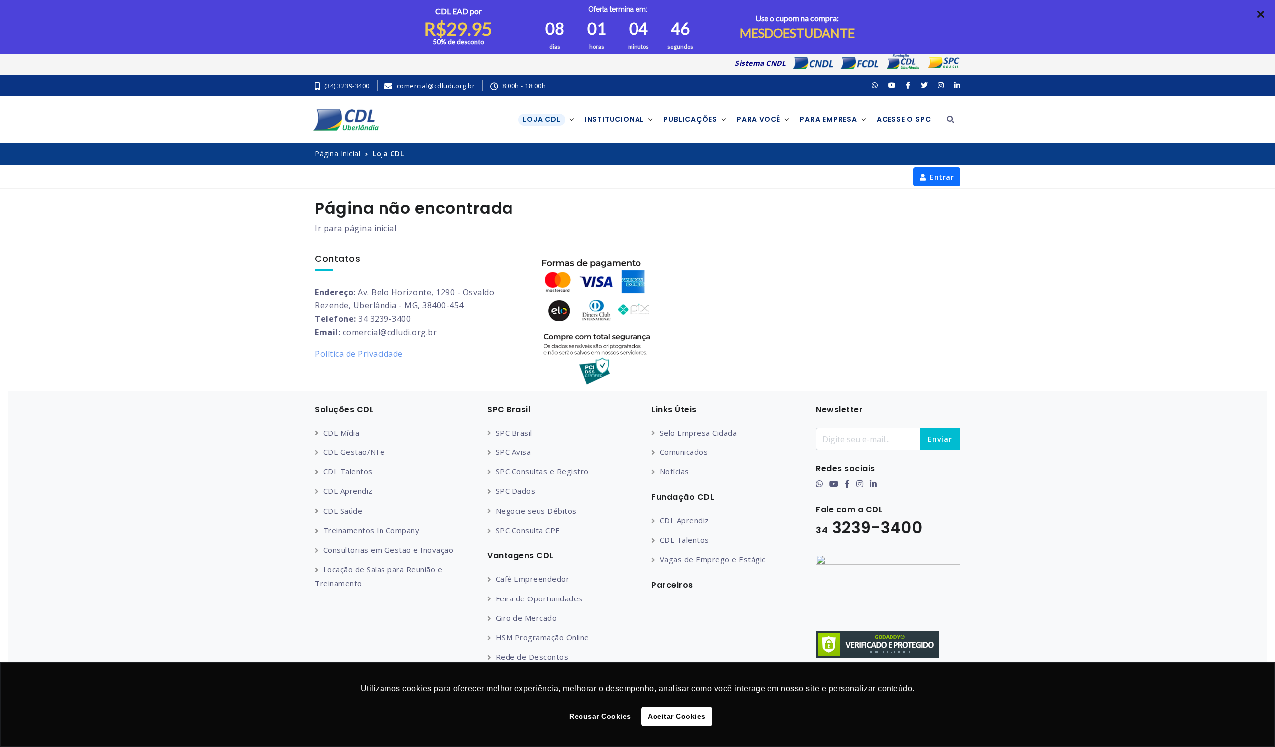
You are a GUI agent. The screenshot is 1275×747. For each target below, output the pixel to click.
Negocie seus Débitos (536, 511)
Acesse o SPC (904, 119)
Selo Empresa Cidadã (698, 433)
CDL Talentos (348, 471)
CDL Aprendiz (348, 491)
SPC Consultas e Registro (542, 471)
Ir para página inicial (355, 228)
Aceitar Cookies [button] (677, 716)
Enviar (940, 439)
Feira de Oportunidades (539, 598)
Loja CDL (388, 153)
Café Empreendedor (532, 579)
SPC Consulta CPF (528, 530)
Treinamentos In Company (371, 530)
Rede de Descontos (532, 657)
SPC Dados (515, 491)
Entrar (942, 177)
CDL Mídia (341, 433)
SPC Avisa (513, 452)
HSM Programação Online (542, 637)
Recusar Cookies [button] (600, 716)
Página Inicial (337, 153)
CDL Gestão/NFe (354, 452)
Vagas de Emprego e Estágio (713, 559)
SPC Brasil (514, 433)
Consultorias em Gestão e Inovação (388, 550)
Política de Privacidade (359, 353)
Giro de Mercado (526, 618)
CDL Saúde (342, 511)
